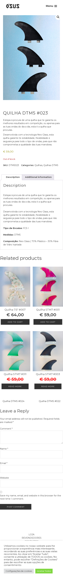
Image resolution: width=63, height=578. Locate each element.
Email (3, 463)
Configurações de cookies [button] (19, 571)
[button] (58, 17)
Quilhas (38, 165)
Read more (15, 386)
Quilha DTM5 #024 (13, 401)
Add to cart (15, 322)
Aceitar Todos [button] (44, 571)
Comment (6, 428)
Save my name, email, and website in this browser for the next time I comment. (30, 497)
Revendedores (31, 537)
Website (4, 477)
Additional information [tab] (38, 177)
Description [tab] (12, 177)
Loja (31, 534)
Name (4, 448)
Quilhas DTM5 (50, 165)
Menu (49, 6)
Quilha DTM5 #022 (49, 401)
